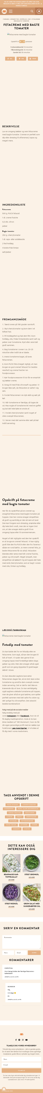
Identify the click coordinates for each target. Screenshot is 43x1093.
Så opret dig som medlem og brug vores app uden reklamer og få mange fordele (21, 4)
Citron (9, 817)
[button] (4, 1089)
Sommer (16, 829)
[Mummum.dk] (21, 1034)
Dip (29, 19)
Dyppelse (23, 19)
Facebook (25, 716)
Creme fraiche (15, 813)
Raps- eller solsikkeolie (28, 809)
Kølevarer (29, 813)
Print (34, 59)
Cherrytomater (29, 805)
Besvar (37, 967)
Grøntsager (31, 817)
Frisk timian (11, 825)
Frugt (19, 817)
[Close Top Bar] (41, 4)
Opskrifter (14, 19)
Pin (22, 59)
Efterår (24, 825)
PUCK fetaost (12, 805)
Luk (40, 1037)
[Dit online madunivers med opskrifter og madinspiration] (4, 11)
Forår (34, 825)
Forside (6, 19)
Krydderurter (27, 821)
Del (11, 59)
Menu (10, 11)
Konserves (9, 809)
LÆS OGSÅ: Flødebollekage (14, 630)
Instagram (11, 716)
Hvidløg (13, 821)
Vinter (27, 829)
